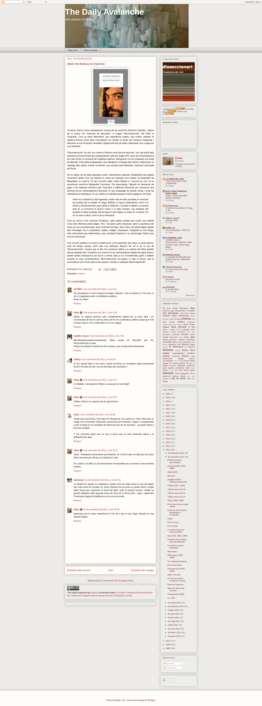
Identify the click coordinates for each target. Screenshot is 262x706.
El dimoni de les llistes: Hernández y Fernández (177, 512)
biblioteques (184, 316)
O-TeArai (170, 277)
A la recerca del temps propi (177, 269)
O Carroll (184, 361)
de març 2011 (174, 629)
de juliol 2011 (174, 614)
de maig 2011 (174, 621)
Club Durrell (168, 322)
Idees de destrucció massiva (175, 589)
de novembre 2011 (176, 457)
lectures (81, 273)
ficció (181, 337)
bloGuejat (170, 287)
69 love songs (170, 308)
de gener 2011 (174, 636)
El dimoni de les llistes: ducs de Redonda (177, 540)
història (181, 340)
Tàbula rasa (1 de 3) (176, 497)
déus (173, 327)
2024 (168, 401)
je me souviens (184, 342)
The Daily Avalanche (104, 11)
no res (177, 361)
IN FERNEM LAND (174, 238)
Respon (77, 303)
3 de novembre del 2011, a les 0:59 (100, 312)
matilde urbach (81, 336)
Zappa (165, 381)
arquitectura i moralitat (185, 311)
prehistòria (191, 366)
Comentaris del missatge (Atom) (117, 580)
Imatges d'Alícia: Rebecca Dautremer (177, 480)
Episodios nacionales (171, 334)
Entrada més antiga (142, 570)
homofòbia (167, 342)
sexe (188, 368)
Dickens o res (186, 327)
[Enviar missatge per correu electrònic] (99, 269)
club (193, 319)
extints (192, 334)
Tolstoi (192, 374)
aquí (172, 311)
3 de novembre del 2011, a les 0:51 (100, 289)
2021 (168, 413)
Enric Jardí (191, 332)
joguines (172, 344)
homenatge (190, 340)
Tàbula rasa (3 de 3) (176, 489)
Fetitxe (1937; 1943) (176, 485)
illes (174, 342)
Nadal (180, 358)
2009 (168, 644)
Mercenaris (172, 551)
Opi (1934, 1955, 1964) (177, 536)
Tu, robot (171, 598)
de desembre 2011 (176, 453)
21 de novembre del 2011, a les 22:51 (102, 480)
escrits (184, 334)
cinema (186, 318)
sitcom (165, 370)
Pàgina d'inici (73, 50)
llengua (177, 350)
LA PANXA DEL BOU (175, 179)
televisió (168, 373)
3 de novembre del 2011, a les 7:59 (107, 336)
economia (181, 332)
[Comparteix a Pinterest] (115, 269)
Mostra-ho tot (190, 295)
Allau (76, 312)
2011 (168, 450)
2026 (168, 394)
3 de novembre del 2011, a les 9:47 (100, 380)
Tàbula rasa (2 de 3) (176, 493)
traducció (167, 376)
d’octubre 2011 (174, 603)
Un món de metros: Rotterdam (175, 546)
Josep (192, 344)
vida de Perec (178, 378)
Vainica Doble (179, 376)
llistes (185, 350)
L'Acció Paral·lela (174, 267)
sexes (193, 368)
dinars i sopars (169, 330)
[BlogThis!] (107, 269)
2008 (168, 648)
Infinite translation (91, 50)
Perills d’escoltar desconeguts (174, 461)
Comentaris (171, 668)
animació (166, 311)
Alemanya (184, 308)
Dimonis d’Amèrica (175, 584)
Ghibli (165, 340)
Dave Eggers (177, 324)
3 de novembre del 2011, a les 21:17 (100, 450)
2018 (168, 424)
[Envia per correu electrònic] (104, 269)
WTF (193, 379)
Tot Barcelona (172, 206)
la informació (176, 346)
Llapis (169, 518)
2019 (168, 420)
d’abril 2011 (173, 625)
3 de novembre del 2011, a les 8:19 (98, 359)
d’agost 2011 (174, 610)
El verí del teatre (174, 565)
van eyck (191, 376)
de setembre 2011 (176, 606)
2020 (168, 416)
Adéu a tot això (173, 575)
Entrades (170, 663)
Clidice (77, 359)
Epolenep (79, 480)
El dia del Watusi (172, 289)
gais (193, 337)
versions (166, 379)
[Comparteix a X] (110, 269)
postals (173, 366)
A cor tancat (172, 526)
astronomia (184, 313)
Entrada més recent (78, 570)
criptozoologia (167, 324)
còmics (181, 322)
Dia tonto (171, 476)
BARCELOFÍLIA (173, 255)
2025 (168, 397)
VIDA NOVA (172, 472)
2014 (168, 439)
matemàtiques (178, 353)
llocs (192, 350)
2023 (168, 405)
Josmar (165, 347)
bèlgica (174, 316)
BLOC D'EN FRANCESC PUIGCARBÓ (176, 192)
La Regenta (190, 347)
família (165, 337)
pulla (165, 368)
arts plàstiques (170, 313)
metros (166, 356)
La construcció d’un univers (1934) (175, 531)
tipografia (185, 373)
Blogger (151, 700)
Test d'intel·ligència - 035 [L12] (178, 230)
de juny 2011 (174, 617)
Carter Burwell (174, 319)
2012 (168, 446)
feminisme (174, 337)
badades (166, 316)
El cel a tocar (173, 522)
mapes (166, 353)
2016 (168, 431)
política (166, 365)
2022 (168, 409)
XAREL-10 (170, 228)
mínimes (175, 356)
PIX (194, 363)
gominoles (173, 340)
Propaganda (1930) (175, 594)
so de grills (173, 370)
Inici (110, 570)
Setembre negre (172, 220)
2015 (168, 435)
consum (191, 322)
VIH (188, 379)
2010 (168, 641)
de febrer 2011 (174, 632)
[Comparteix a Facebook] (112, 269)
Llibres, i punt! (172, 218)
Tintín (177, 373)
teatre (192, 370)
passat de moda (170, 363)
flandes (186, 337)
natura (192, 358)
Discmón (179, 329)
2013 (168, 442)
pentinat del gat (185, 363)
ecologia (173, 332)
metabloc (191, 353)
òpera (192, 361)
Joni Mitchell (182, 344)
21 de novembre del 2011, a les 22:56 (101, 509)
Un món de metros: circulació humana (176, 579)
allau (192, 308)
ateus (192, 313)
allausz (94, 592)
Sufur (76, 414)
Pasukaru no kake (173, 279)
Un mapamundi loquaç (177, 561)
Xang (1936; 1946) (175, 500)
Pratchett (181, 365)
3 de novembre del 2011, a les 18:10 (97, 414)
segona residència (176, 368)
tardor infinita (183, 370)
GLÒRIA (78, 289)
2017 (168, 427)
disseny (186, 329)
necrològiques (168, 361)
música (185, 356)
